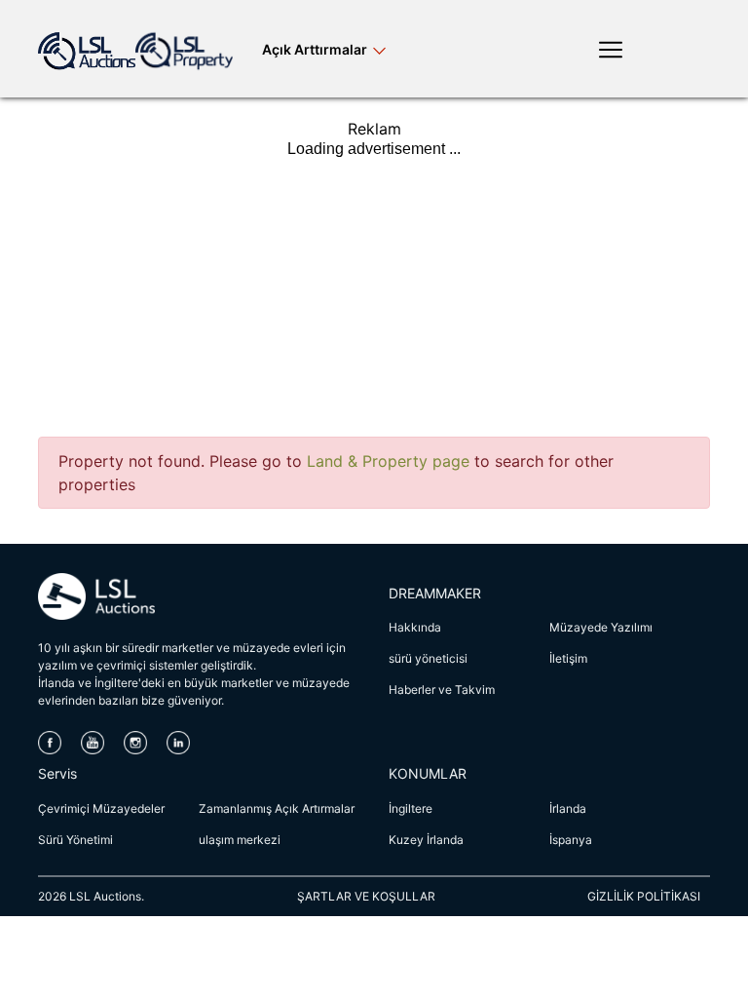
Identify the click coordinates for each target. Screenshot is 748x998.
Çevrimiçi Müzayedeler (101, 808)
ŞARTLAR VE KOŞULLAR (366, 896)
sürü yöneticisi (428, 658)
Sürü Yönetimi (75, 839)
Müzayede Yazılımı (601, 627)
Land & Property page (388, 461)
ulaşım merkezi (239, 839)
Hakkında (415, 627)
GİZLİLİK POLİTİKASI (643, 896)
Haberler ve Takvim (442, 689)
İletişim (568, 658)
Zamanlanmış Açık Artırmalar (277, 808)
